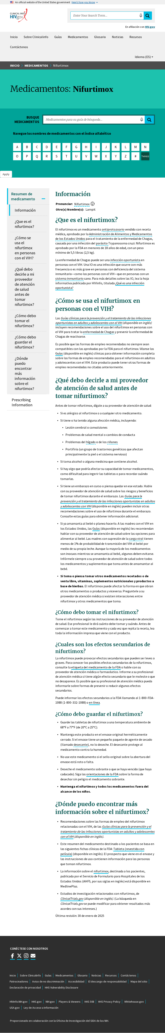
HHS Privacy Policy (109, 1001)
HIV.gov (150, 27)
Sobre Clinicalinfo (36, 37)
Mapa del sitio (139, 981)
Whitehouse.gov (134, 1001)
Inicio (14, 37)
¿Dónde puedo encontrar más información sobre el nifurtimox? (25, 373)
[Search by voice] (141, 15)
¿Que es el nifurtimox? (24, 224)
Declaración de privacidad (25, 987)
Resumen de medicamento (23, 196)
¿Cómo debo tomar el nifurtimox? (25, 320)
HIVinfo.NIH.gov (19, 1001)
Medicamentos (78, 37)
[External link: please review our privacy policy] (12, 957)
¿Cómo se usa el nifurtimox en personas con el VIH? (25, 247)
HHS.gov (37, 1001)
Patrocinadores (19, 981)
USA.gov (15, 1007)
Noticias (117, 37)
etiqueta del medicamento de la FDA (96, 667)
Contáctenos (19, 47)
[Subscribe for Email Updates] (33, 957)
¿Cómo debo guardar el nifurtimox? (25, 342)
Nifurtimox (82, 204)
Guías (58, 37)
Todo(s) (145, 156)
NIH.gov (50, 1001)
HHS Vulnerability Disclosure (61, 987)
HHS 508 (89, 1001)
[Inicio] (18, 15)
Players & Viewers (69, 1001)
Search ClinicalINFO (147, 15)
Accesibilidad (76, 981)
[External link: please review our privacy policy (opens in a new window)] (19, 957)
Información (25, 210)
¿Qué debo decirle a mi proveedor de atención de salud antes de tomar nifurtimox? (25, 287)
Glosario (100, 37)
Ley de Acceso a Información (41, 1007)
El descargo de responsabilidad (107, 981)
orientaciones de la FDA (102, 774)
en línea (94, 702)
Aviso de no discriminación (48, 981)
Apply (149, 120)
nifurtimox (101, 871)
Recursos (135, 37)
